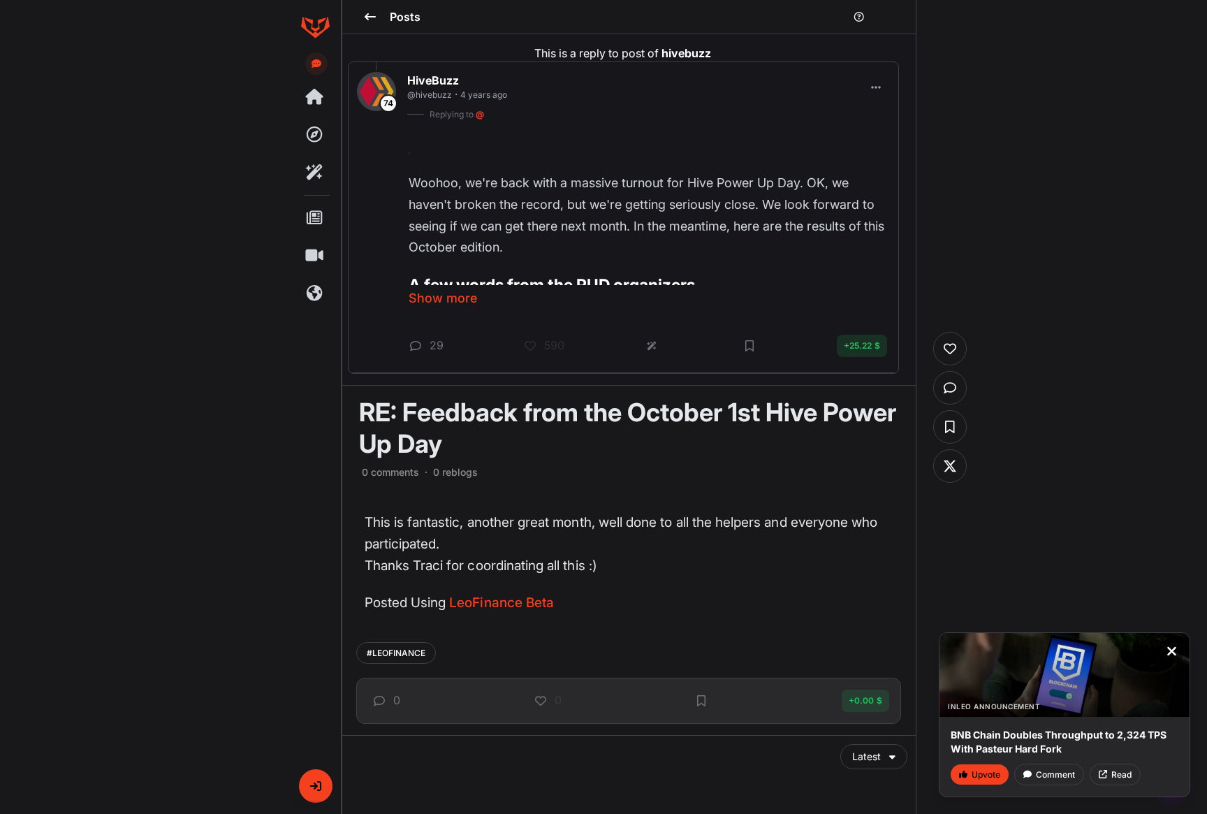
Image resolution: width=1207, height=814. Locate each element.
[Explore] (315, 135)
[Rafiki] (315, 172)
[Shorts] (315, 255)
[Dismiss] (1171, 651)
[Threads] (315, 97)
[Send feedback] (316, 63)
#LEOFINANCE (396, 653)
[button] (315, 786)
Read (1121, 774)
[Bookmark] (701, 701)
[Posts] (315, 218)
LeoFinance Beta (501, 603)
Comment (1055, 774)
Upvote (986, 774)
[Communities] (315, 293)
